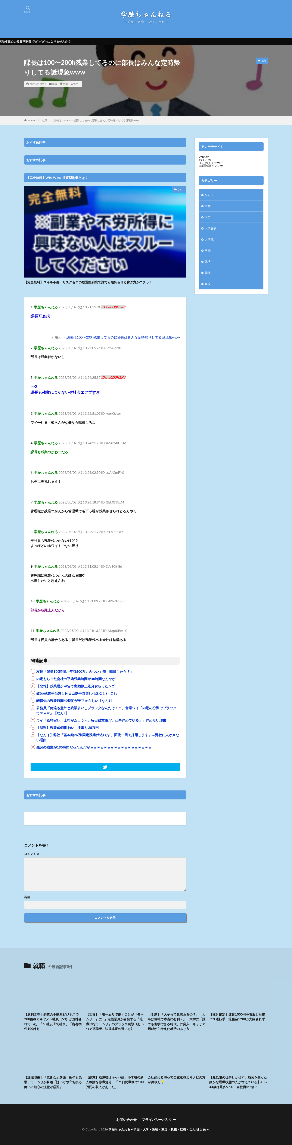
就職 (54, 84)
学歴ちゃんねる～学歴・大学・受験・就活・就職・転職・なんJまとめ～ (159, 1129)
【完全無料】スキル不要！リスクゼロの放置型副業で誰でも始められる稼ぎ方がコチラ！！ (90, 282)
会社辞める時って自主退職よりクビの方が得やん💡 (176, 1079)
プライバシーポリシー (159, 1119)
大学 (208, 217)
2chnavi (204, 157)
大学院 (209, 239)
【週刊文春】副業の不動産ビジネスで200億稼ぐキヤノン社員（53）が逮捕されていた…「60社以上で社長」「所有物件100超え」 (53, 1021)
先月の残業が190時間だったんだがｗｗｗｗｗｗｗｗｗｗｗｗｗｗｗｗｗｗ (94, 747)
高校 (208, 284)
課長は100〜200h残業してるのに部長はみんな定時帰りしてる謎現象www (96, 120)
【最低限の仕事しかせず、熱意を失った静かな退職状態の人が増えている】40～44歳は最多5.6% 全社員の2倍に (238, 1082)
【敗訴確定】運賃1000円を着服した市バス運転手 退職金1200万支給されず (237, 1016)
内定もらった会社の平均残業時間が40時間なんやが (75, 679)
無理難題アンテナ (211, 166)
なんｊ (181, 189)
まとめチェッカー (211, 163)
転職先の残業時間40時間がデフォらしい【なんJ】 (75, 700)
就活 (208, 261)
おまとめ (205, 160)
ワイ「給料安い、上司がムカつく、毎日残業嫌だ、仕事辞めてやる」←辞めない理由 (101, 720)
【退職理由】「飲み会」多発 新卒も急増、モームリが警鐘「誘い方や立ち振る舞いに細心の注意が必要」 (53, 1082)
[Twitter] (105, 767)
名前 (27, 897)
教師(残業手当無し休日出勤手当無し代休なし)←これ (76, 693)
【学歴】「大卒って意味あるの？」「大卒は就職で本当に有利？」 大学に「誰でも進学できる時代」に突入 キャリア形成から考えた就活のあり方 (176, 1021)
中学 (208, 206)
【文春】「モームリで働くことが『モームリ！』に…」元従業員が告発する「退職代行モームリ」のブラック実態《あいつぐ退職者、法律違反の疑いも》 (115, 1021)
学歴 (208, 250)
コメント (32, 853)
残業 (65, 84)
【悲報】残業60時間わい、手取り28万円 (67, 727)
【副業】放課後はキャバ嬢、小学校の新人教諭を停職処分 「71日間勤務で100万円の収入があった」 (115, 1082)
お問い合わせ (126, 1119)
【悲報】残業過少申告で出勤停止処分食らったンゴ (75, 686)
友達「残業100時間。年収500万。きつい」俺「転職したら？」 (84, 671)
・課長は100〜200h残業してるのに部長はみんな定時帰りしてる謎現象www (121, 337)
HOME (32, 120)
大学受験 (211, 228)
